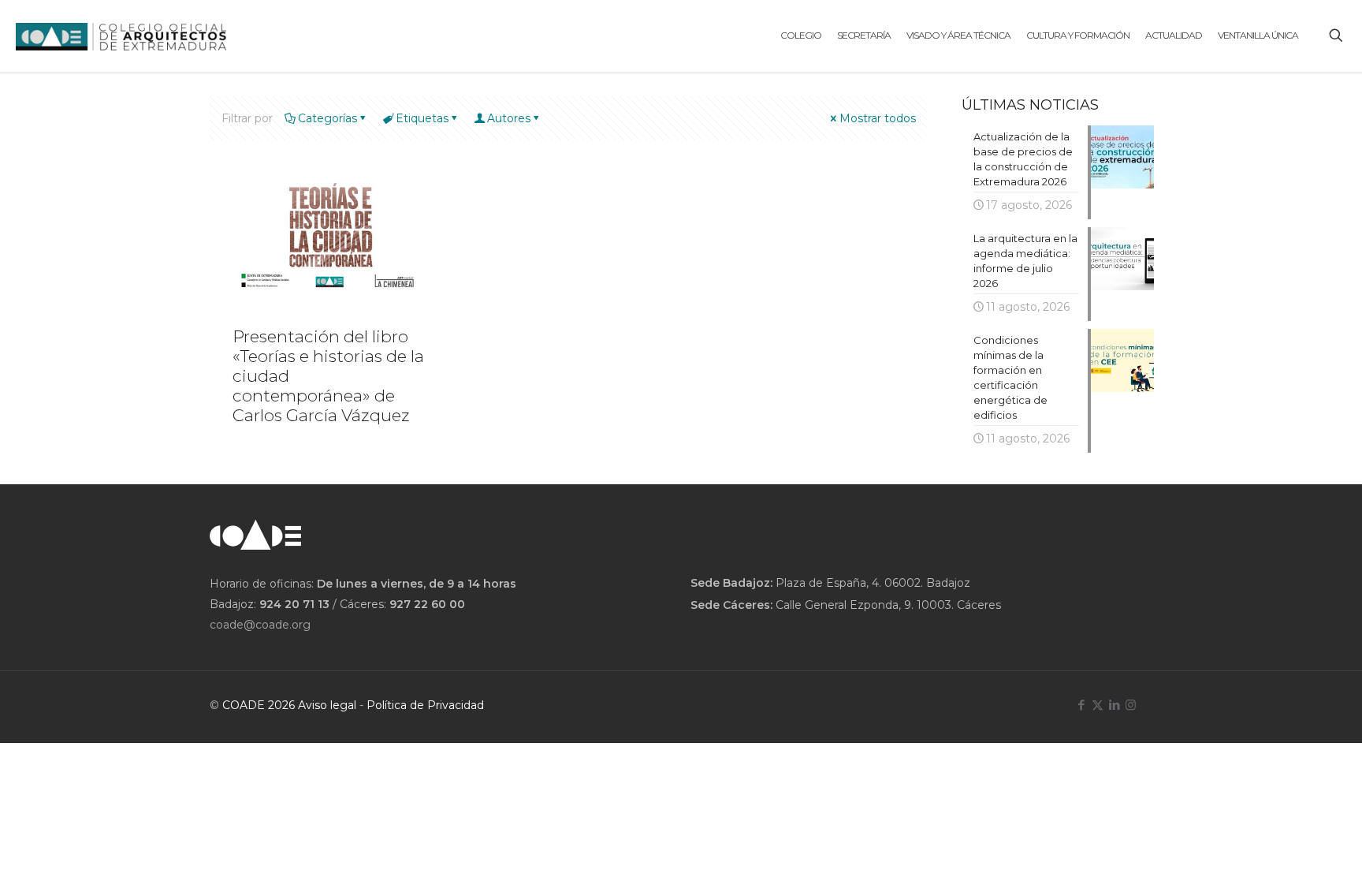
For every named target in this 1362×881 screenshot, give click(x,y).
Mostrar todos (877, 118)
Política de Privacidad (425, 705)
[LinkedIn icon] (1114, 704)
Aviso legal (327, 705)
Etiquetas (422, 118)
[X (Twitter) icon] (1097, 704)
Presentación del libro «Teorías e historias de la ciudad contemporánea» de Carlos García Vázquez (328, 376)
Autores (508, 118)
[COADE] (121, 35)
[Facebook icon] (1081, 704)
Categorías (327, 118)
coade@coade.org (260, 625)
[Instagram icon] (1131, 704)
